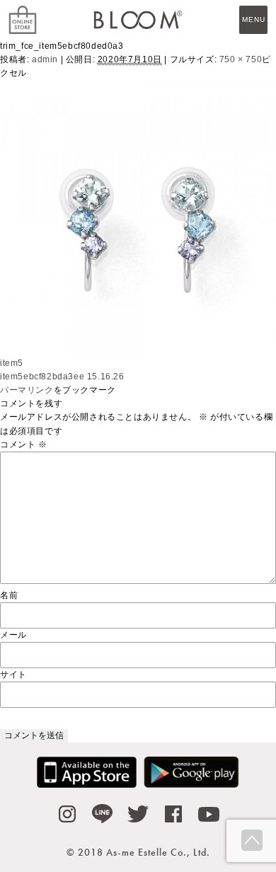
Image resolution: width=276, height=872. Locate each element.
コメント (23, 444)
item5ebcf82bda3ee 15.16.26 (62, 377)
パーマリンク (27, 390)
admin (45, 59)
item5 (11, 363)
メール (13, 635)
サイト (13, 674)
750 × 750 (240, 59)
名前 (9, 595)
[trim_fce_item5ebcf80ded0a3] (138, 349)
